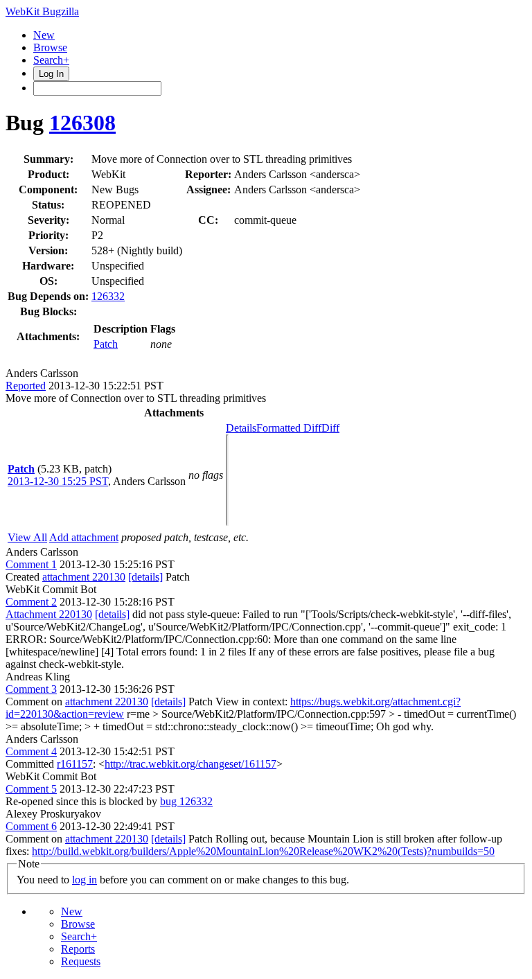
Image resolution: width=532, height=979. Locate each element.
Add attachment (83, 537)
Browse (50, 47)
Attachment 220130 (49, 614)
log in (84, 879)
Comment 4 (31, 751)
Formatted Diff (288, 428)
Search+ (51, 60)
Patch (106, 344)
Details (241, 428)
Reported (26, 385)
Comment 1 (31, 564)
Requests (80, 961)
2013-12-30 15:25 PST (58, 481)
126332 (108, 296)
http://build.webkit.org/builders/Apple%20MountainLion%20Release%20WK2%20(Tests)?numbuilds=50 (263, 851)
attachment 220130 (83, 577)
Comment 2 (31, 602)
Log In (51, 74)
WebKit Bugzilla (42, 11)
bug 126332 (186, 801)
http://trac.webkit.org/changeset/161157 (190, 764)
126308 (82, 122)
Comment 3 (31, 689)
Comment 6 (31, 826)
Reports (78, 949)
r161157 (75, 764)
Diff (330, 428)
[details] (145, 577)
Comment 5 (31, 789)
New (44, 35)
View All (27, 537)
